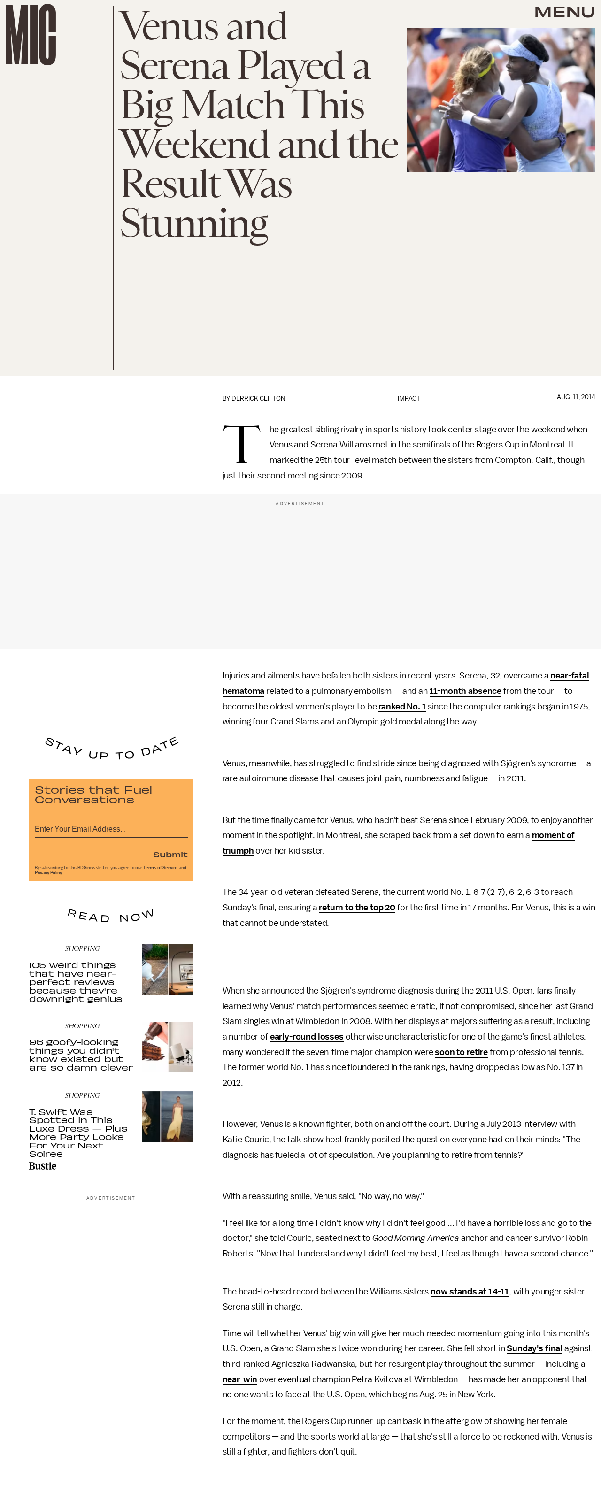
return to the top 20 (357, 907)
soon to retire (461, 1052)
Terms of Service (160, 867)
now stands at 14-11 (470, 1291)
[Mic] (31, 34)
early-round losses (307, 1036)
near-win (240, 1379)
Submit (170, 854)
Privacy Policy (48, 873)
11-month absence (465, 691)
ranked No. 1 (402, 706)
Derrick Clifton (258, 398)
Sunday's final (534, 1348)
